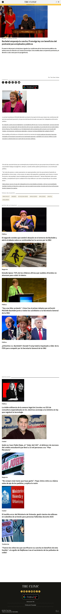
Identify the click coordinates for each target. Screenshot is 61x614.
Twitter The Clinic (22, 591)
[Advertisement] (30, 151)
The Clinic (8, 610)
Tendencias (5, 544)
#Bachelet (6, 196)
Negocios (5, 269)
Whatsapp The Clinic (29, 591)
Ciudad (4, 441)
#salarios (6, 199)
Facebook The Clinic (24, 591)
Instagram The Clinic (27, 591)
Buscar (56, 1)
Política (4, 234)
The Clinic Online (54, 77)
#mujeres (42, 196)
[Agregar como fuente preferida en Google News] (30, 597)
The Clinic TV (32, 591)
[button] (3, 82)
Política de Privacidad (30, 605)
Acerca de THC (30, 601)
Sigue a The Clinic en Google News (30, 87)
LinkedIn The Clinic (34, 591)
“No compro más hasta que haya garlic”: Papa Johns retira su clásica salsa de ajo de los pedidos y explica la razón (30, 482)
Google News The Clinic (39, 591)
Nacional (4, 38)
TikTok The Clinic (37, 591)
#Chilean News (23, 196)
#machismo (33, 196)
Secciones (58, 1)
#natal (50, 196)
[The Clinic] (4, 2)
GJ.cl (57, 611)
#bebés (14, 196)
